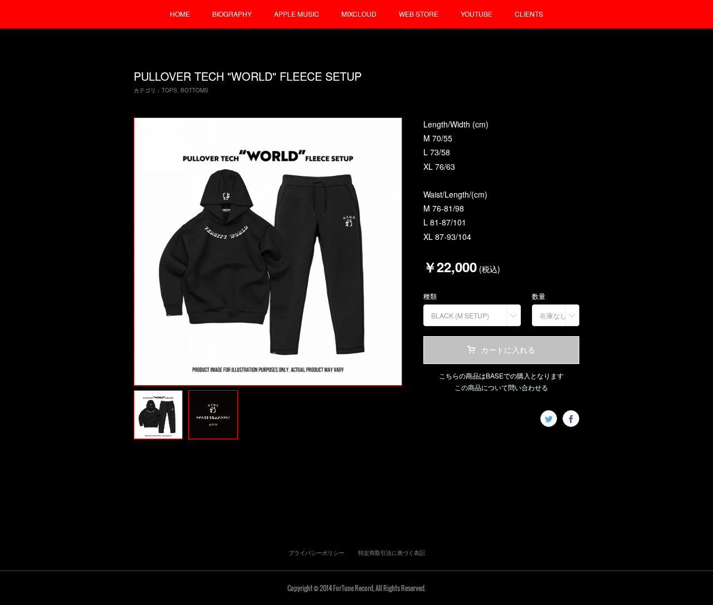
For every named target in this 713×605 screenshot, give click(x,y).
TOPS (169, 90)
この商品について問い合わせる (501, 387)
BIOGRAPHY (232, 13)
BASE (495, 375)
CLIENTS (529, 13)
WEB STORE (418, 13)
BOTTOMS (194, 90)
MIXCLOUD (359, 13)
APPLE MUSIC (296, 13)
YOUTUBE (476, 13)
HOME (180, 13)
